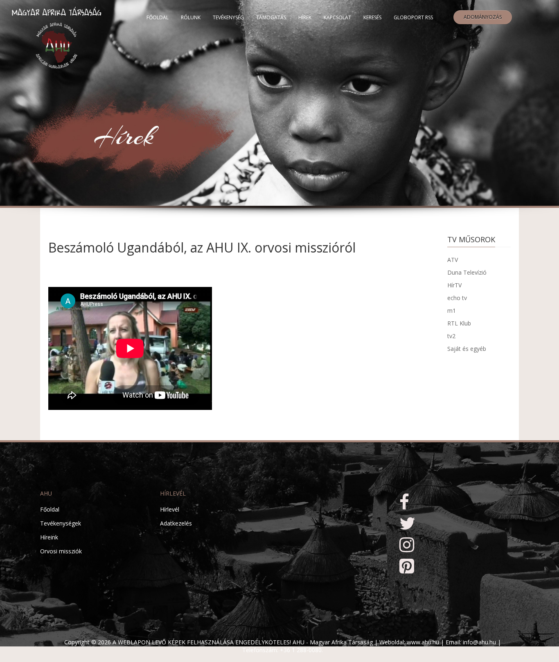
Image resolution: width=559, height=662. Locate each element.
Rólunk (191, 17)
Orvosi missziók (61, 551)
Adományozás (483, 17)
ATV (452, 260)
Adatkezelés (176, 523)
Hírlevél (169, 509)
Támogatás (271, 17)
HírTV (454, 285)
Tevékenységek (60, 523)
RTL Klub (459, 323)
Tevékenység (228, 17)
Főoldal (158, 17)
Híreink (49, 537)
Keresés (372, 17)
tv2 (451, 336)
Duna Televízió (467, 272)
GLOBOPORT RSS (413, 17)
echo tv (457, 298)
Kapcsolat (337, 17)
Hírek (304, 17)
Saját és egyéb (466, 349)
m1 (451, 310)
